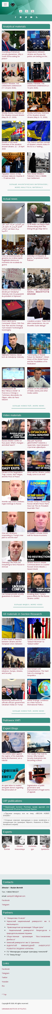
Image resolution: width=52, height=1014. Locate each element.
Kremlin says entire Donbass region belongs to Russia (13, 502)
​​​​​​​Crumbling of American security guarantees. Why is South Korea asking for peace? (12, 55)
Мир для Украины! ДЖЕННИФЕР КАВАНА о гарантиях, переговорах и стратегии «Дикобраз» (37, 443)
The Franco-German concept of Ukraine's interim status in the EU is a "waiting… (38, 144)
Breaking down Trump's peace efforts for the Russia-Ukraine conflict (38, 596)
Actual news (10, 198)
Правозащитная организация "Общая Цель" (25, 927)
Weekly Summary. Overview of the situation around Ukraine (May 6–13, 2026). (38, 115)
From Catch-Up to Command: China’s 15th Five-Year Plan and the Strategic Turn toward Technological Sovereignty (13, 325)
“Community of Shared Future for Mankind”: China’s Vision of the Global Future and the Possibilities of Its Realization (38, 359)
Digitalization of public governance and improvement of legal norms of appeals (38, 788)
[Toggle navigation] (5, 4)
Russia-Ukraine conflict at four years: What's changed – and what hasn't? (13, 442)
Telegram (5, 904)
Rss (3, 986)
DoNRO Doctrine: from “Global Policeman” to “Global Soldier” (36, 641)
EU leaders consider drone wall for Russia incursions (37, 534)
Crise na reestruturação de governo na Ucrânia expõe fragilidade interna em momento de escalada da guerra (12, 260)
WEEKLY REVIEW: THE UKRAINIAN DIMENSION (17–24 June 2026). (11, 85)
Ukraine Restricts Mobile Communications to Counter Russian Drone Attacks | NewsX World (38, 565)
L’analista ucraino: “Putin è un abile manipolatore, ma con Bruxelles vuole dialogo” (38, 323)
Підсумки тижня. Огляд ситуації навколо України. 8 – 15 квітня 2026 (13, 176)
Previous (3, 663)
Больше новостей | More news (28, 406)
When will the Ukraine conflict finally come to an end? (38, 473)
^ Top (4, 994)
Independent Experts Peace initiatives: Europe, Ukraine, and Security (12, 671)
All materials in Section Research (22, 613)
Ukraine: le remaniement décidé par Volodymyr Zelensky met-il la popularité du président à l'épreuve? (13, 292)
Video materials (12, 415)
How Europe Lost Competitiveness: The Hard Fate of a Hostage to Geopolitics (37, 672)
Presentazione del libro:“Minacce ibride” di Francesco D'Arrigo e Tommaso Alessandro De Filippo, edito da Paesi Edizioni (12, 394)
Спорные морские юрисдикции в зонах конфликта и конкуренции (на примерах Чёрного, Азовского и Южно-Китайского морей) (26, 822)
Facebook (6, 900)
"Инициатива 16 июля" (16, 918)
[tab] (26, 808)
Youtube (5, 981)
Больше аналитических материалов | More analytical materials (29, 186)
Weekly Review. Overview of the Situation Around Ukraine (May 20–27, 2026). (13, 115)
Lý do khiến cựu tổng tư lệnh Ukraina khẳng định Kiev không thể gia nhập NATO (38, 226)
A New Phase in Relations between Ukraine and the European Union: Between (12, 641)
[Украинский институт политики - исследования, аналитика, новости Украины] (16, 4)
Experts (7, 831)
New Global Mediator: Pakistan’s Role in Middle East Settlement (36, 176)
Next (49, 663)
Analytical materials (14, 26)
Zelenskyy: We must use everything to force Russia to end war (13, 564)
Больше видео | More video (28, 604)
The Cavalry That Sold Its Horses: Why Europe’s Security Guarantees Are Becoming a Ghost (37, 757)
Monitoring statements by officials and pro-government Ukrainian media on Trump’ (13, 702)
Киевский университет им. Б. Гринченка (23, 942)
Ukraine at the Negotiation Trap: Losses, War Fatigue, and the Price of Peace (12, 474)
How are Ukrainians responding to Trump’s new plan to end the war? (12, 535)
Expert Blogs (10, 728)
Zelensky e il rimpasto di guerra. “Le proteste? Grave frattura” (38, 258)
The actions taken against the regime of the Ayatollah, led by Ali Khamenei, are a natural (13, 757)
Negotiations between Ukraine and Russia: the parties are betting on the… (37, 54)
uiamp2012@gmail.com (16, 896)
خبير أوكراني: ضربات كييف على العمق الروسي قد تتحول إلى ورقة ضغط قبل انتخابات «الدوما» (13, 227)
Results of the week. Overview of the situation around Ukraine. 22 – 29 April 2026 (13, 145)
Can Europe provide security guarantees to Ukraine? (13, 595)
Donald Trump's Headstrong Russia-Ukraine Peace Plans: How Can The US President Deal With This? (38, 504)
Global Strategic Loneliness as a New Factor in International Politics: (37, 702)
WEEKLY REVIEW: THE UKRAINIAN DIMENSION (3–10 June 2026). (38, 85)
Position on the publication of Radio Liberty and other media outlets (37, 390)
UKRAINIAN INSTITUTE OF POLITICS (14, 1009)
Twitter (4, 977)
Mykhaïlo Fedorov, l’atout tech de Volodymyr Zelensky (13, 356)
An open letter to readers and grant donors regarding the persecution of (12, 787)
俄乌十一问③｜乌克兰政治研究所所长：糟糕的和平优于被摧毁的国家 (38, 291)
